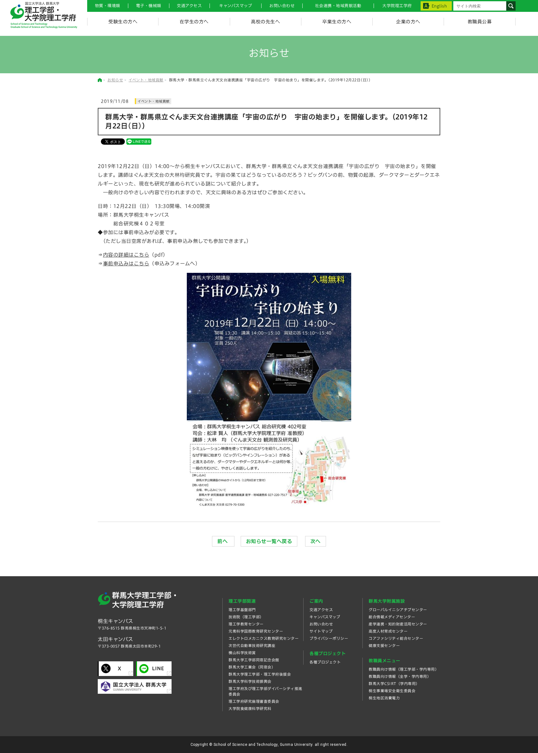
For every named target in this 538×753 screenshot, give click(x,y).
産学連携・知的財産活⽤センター (398, 624)
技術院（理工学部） (246, 617)
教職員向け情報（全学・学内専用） (400, 676)
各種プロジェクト (325, 662)
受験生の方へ (122, 21)
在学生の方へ (194, 21)
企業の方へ (408, 21)
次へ (315, 541)
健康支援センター (384, 645)
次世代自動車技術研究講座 (252, 645)
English (439, 6)
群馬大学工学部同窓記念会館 (254, 660)
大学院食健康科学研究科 (250, 708)
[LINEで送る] (138, 141)
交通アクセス (321, 609)
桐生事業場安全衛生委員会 (392, 691)
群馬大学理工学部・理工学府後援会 (260, 674)
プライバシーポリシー (328, 638)
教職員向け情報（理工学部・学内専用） (404, 669)
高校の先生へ (265, 21)
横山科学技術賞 (242, 652)
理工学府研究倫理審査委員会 (254, 701)
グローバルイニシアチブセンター (398, 609)
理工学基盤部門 (242, 609)
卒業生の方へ (336, 21)
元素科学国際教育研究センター (256, 631)
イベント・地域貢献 (146, 80)
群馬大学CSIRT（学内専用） (394, 683)
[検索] (511, 6)
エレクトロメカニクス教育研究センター (264, 638)
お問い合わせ (282, 6)
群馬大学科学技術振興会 (250, 681)
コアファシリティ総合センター (396, 638)
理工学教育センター (246, 624)
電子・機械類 (148, 6)
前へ (223, 541)
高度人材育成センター (388, 631)
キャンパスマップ (235, 6)
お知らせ (115, 80)
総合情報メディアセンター (392, 617)
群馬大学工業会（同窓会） (252, 667)
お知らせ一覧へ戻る (269, 541)
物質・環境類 (107, 6)
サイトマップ (321, 631)
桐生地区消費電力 (384, 698)
